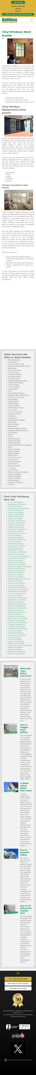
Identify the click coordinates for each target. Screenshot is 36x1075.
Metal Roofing (12, 418)
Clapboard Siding (13, 372)
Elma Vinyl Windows (15, 535)
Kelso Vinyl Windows (15, 639)
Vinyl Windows (13, 470)
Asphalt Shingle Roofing (16, 364)
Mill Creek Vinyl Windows (16, 568)
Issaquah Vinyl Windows (16, 641)
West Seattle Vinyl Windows (17, 591)
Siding (10, 447)
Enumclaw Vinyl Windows (16, 533)
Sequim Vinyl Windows (15, 560)
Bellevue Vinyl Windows (16, 554)
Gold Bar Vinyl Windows (16, 525)
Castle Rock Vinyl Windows (17, 604)
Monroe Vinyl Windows (15, 510)
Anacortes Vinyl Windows (16, 616)
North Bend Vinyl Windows (17, 564)
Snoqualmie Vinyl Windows (17, 558)
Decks (10, 391)
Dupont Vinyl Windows (15, 531)
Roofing (10, 437)
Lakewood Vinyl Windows (16, 570)
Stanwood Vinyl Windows (16, 651)
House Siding (12, 410)
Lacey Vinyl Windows (15, 631)
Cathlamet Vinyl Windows (16, 620)
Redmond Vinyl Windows (16, 562)
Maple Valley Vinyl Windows (17, 622)
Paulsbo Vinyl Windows (16, 610)
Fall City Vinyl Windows (15, 575)
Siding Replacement (15, 457)
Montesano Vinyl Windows (17, 612)
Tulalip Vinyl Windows (15, 519)
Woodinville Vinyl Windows (17, 587)
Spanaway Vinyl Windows (16, 583)
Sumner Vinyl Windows (16, 512)
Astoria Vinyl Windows (15, 581)
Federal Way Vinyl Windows (17, 552)
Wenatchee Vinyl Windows (17, 504)
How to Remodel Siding (24, 852)
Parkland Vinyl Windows (16, 527)
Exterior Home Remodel (16, 397)
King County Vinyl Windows (17, 635)
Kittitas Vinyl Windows (15, 647)
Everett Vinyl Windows (15, 502)
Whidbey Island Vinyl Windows (18, 589)
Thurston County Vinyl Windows (18, 556)
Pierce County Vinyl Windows (18, 618)
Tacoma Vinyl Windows (15, 548)
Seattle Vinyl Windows (15, 550)
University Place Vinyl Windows (18, 508)
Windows (11, 484)
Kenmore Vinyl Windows (16, 573)
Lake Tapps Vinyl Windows (17, 546)
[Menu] (32, 20)
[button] (18, 2)
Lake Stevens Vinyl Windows (17, 629)
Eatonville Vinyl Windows (16, 577)
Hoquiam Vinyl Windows (16, 643)
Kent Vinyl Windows (14, 541)
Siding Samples (13, 459)
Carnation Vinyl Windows (16, 585)
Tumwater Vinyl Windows (16, 523)
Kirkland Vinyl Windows (16, 544)
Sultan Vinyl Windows (15, 649)
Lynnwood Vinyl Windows (16, 624)
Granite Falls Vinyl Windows (17, 600)
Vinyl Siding (12, 468)
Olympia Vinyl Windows (16, 537)
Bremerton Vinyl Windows (16, 521)
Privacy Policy (18, 1012)
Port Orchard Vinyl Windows (17, 529)
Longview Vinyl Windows (16, 626)
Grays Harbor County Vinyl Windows (20, 645)
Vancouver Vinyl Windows (16, 606)
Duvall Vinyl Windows (15, 614)
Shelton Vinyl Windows (15, 516)
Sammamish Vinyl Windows (17, 608)
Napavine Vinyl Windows (16, 514)
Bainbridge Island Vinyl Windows (19, 579)
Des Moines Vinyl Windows (17, 539)
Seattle (4, 87)
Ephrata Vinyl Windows (15, 602)
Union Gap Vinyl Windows (16, 593)
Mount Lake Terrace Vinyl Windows (19, 566)
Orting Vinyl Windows (15, 506)
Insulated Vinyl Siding (15, 412)
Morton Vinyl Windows (15, 595)
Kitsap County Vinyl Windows (17, 597)
